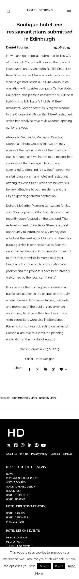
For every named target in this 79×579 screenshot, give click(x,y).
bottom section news (24, 398)
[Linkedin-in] (29, 445)
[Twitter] (9, 445)
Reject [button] (59, 566)
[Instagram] (23, 445)
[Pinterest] (36, 445)
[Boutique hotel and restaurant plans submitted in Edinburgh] (30, 369)
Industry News (47, 398)
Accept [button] (44, 566)
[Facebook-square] (16, 445)
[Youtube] (43, 445)
